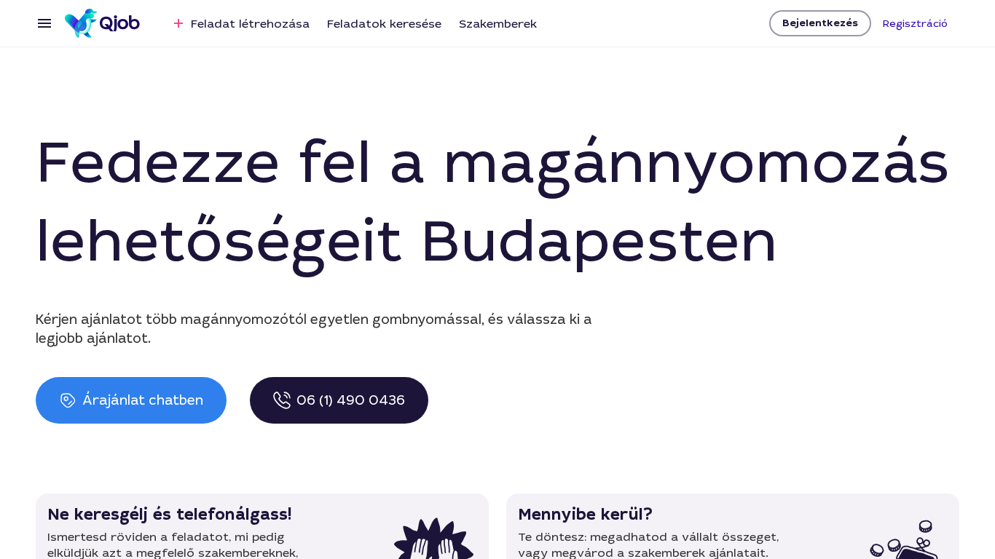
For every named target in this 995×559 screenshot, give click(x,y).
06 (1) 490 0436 (350, 400)
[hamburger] (44, 23)
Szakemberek (498, 23)
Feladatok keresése (384, 23)
